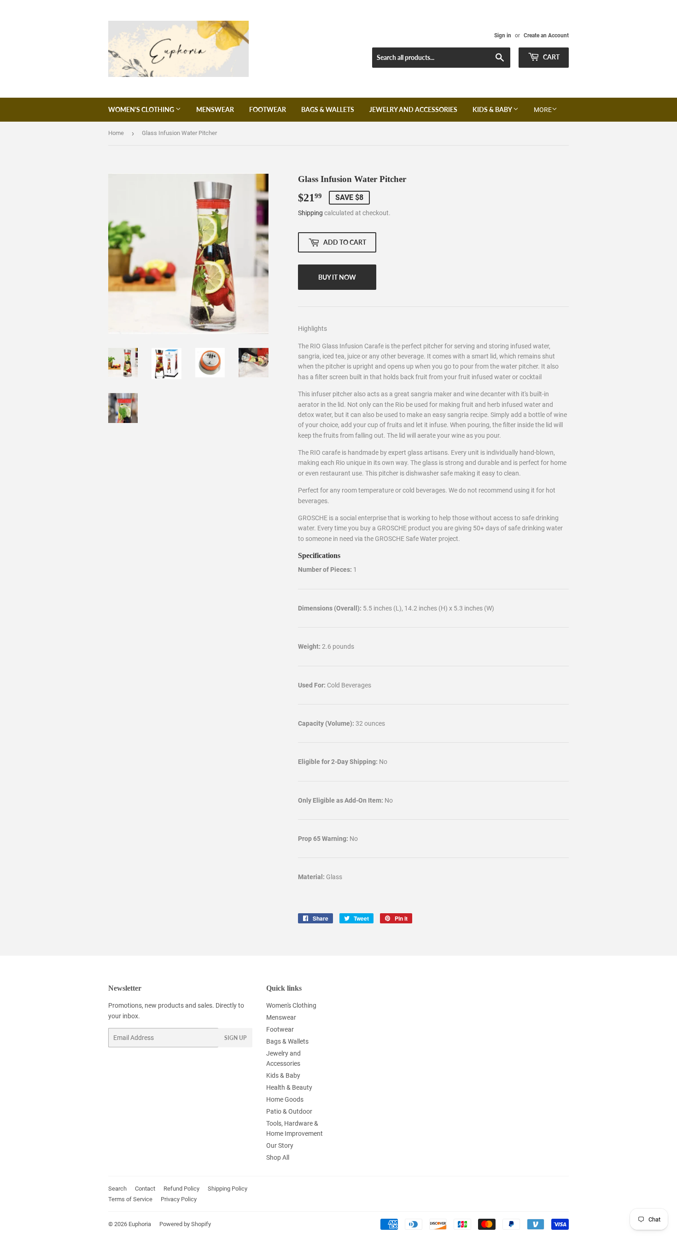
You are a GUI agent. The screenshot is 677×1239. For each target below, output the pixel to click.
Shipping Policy (227, 1188)
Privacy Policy (179, 1199)
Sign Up (235, 1037)
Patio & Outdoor (289, 1111)
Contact (145, 1188)
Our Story (279, 1145)
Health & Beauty (289, 1087)
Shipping (310, 213)
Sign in (502, 35)
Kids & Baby (493, 109)
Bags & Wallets (327, 109)
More (543, 109)
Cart (551, 57)
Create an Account (546, 35)
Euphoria (139, 1224)
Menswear (215, 109)
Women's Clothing (141, 109)
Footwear (267, 109)
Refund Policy (181, 1188)
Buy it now (337, 277)
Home (116, 132)
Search (117, 1188)
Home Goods (284, 1099)
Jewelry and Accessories (413, 109)
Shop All (277, 1157)
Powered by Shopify (185, 1224)
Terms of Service (130, 1199)
